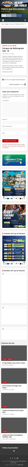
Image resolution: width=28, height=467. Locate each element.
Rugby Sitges (12, 439)
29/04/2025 (5, 389)
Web (3, 133)
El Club (10, 45)
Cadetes (4, 45)
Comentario (5, 100)
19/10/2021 (5, 53)
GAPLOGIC (20, 465)
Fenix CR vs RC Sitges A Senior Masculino (14, 79)
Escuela (10, 359)
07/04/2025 (5, 414)
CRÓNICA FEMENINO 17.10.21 (16, 84)
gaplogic (11, 365)
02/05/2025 (5, 365)
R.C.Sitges (11, 53)
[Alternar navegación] (3, 20)
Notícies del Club (8, 343)
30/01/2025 (5, 439)
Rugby (14, 45)
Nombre (4, 119)
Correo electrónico (7, 126)
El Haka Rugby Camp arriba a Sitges (13, 363)
